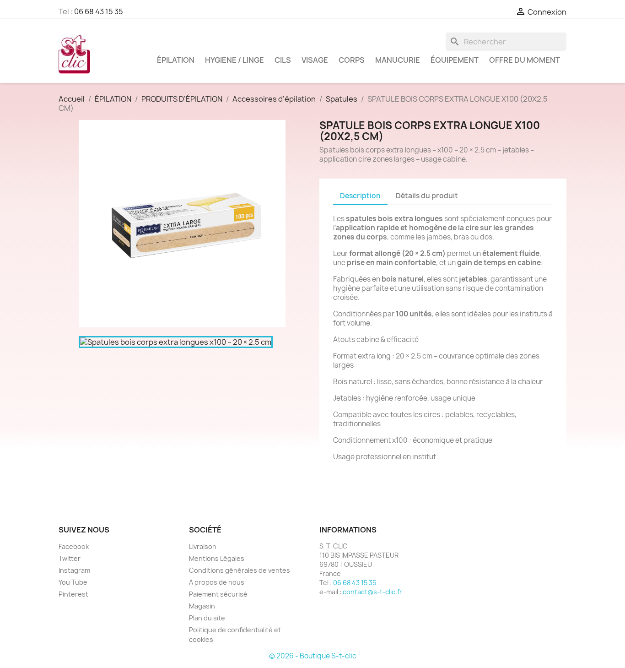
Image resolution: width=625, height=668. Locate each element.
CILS (283, 60)
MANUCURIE (397, 60)
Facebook (74, 546)
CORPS (352, 60)
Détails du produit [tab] (427, 196)
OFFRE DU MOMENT (524, 60)
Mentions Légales (216, 558)
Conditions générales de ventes (239, 570)
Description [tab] (360, 196)
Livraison (202, 546)
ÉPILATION (175, 60)
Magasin (202, 606)
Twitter (70, 558)
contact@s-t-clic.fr (372, 591)
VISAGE (315, 60)
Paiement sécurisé (218, 594)
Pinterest (73, 594)
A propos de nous (216, 582)
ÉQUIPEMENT (455, 60)
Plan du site (207, 618)
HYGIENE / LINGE (234, 60)
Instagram (74, 570)
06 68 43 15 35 (98, 11)
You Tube (73, 582)
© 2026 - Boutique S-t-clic (312, 656)
